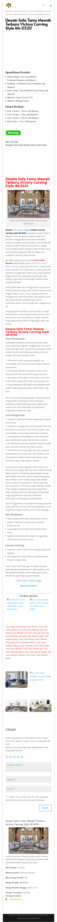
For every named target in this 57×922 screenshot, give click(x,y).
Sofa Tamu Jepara (41, 645)
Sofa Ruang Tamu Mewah (35, 639)
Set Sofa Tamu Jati (32, 633)
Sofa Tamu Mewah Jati (33, 648)
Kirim (45, 808)
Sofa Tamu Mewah (36, 11)
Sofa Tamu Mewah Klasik (35, 652)
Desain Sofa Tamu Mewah (27, 179)
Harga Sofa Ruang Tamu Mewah (24, 626)
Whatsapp (13, 132)
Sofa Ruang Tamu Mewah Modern (20, 642)
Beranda (8, 11)
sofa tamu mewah (21, 230)
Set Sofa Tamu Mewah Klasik (31, 636)
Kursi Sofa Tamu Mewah (28, 630)
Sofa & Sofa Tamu (21, 11)
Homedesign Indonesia (28, 918)
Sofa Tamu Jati (26, 645)
